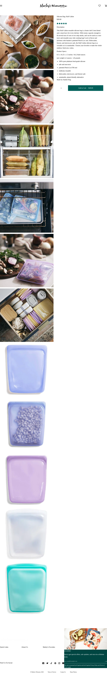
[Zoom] (4, 65)
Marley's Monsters (36, 672)
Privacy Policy (93, 665)
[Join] (104, 661)
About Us (24, 647)
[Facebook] (43, 663)
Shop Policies (73, 672)
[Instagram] (59, 663)
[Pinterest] (55, 663)
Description (60, 27)
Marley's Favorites (49, 647)
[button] (62, 23)
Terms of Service (52, 672)
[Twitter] (47, 663)
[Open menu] (3, 5)
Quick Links (4, 647)
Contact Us (63, 672)
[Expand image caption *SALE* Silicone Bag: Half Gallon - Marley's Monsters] (8, 119)
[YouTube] (63, 663)
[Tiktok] (51, 663)
